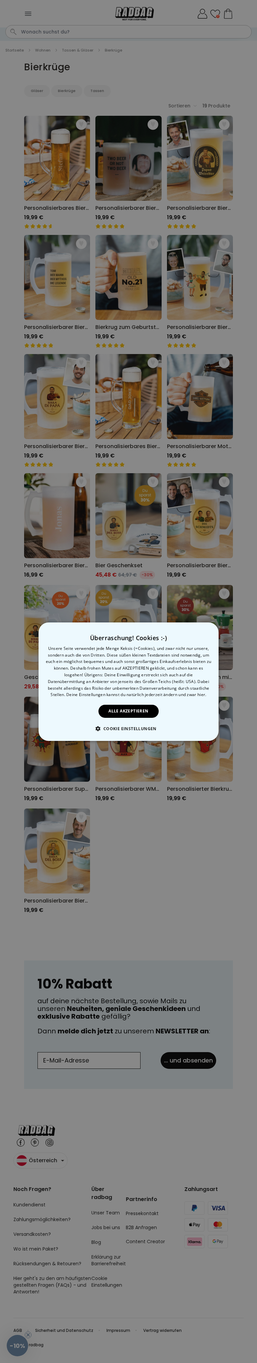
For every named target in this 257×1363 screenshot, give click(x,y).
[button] (128, 729)
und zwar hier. (192, 694)
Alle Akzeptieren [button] (128, 711)
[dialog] (128, 681)
